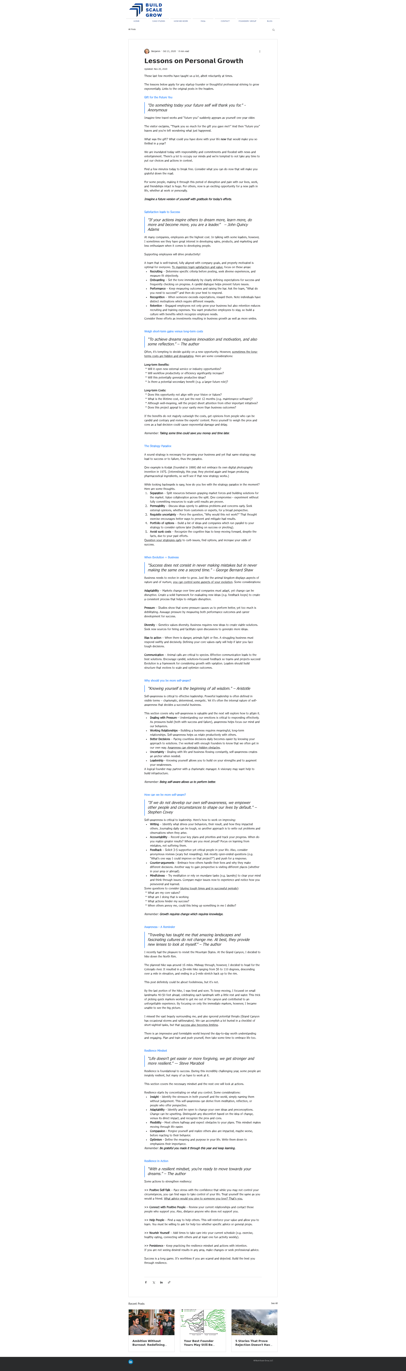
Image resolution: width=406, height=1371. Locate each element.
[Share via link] (169, 1282)
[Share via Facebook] (145, 1282)
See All (274, 1303)
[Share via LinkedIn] (161, 1282)
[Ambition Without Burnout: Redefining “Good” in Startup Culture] (151, 1322)
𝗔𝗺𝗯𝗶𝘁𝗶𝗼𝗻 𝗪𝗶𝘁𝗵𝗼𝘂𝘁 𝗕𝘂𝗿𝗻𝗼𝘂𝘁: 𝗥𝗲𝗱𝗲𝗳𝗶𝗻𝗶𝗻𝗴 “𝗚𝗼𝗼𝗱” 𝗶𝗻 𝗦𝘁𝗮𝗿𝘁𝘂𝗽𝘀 (148, 1343)
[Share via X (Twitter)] (153, 1282)
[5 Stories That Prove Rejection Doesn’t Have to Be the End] (254, 1322)
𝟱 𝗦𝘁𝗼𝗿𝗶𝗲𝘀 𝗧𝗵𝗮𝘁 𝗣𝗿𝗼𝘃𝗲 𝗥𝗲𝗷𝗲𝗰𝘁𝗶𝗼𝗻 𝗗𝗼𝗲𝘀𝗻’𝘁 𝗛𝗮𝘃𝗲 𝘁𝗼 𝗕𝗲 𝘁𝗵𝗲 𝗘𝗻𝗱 (253, 1343)
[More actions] (260, 51)
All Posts (132, 29)
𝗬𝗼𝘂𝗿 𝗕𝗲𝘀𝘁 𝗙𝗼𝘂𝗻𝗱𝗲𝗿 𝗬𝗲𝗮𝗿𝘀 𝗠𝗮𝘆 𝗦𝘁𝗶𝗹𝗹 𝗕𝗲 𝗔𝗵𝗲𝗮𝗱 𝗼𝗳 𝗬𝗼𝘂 (199, 1343)
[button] (273, 29)
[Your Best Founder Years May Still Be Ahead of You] (203, 1322)
